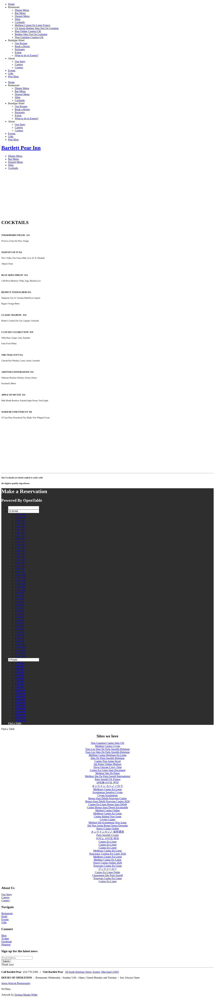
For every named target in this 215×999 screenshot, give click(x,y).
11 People (20, 693)
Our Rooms (21, 43)
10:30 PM (20, 650)
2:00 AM (19, 526)
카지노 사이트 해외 (107, 838)
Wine (17, 19)
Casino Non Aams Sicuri (107, 761)
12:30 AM (20, 517)
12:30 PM (20, 590)
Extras (18, 52)
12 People (20, 696)
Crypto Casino (107, 819)
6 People (19, 678)
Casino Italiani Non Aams (107, 816)
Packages (20, 49)
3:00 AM (19, 532)
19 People (20, 717)
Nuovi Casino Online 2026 (107, 862)
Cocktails (20, 22)
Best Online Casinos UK (28, 31)
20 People (20, 720)
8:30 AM (19, 565)
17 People (20, 711)
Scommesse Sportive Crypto (108, 792)
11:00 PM (20, 653)
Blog (4, 935)
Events (11, 70)
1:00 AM (19, 520)
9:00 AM (19, 568)
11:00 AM (20, 580)
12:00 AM (20, 514)
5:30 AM (19, 547)
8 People (19, 684)
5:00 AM (19, 544)
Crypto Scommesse (107, 795)
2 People (19, 665)
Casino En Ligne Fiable (107, 872)
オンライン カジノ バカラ (107, 786)
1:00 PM (19, 593)
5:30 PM (19, 620)
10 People (20, 690)
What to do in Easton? (26, 55)
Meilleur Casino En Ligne (107, 859)
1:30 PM (19, 596)
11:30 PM (20, 656)
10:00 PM (20, 647)
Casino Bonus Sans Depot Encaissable (107, 807)
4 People (19, 672)
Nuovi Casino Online (107, 828)
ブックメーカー (107, 869)
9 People (19, 687)
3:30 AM (19, 535)
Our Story (20, 61)
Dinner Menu (22, 10)
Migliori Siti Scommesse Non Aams (107, 822)
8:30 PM (19, 638)
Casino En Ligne (108, 841)
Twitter (5, 938)
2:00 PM (19, 599)
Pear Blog (13, 76)
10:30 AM (20, 577)
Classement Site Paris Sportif (107, 875)
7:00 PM (19, 629)
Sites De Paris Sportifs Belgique (107, 758)
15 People (20, 705)
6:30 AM (19, 553)
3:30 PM (19, 608)
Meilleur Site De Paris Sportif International (107, 776)
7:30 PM (19, 632)
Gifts (10, 73)
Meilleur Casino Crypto (107, 746)
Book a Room (22, 46)
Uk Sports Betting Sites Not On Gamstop (37, 28)
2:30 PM (19, 602)
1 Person (19, 662)
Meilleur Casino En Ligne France (32, 25)
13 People (20, 699)
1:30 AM (19, 523)
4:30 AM (19, 541)
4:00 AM (19, 538)
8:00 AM (19, 562)
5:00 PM (19, 617)
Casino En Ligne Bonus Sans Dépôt (107, 804)
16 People (20, 708)
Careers (19, 64)
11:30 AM (20, 583)
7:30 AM (19, 559)
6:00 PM (19, 623)
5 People (19, 675)
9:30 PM (19, 644)
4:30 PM (19, 614)
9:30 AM (19, 571)
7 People (19, 681)
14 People (20, 702)
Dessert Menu (22, 16)
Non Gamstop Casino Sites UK (107, 743)
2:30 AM (19, 529)
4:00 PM (19, 611)
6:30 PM (19, 626)
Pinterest (5, 944)
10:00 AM (20, 574)
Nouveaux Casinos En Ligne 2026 (107, 853)
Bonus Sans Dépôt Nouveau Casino (107, 798)
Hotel (4, 916)
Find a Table (14, 723)
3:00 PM (19, 605)
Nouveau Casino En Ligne (107, 865)
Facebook (6, 941)
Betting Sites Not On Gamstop (31, 34)
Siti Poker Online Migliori (107, 764)
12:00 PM (20, 587)
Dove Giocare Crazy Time (108, 767)
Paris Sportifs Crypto (107, 835)
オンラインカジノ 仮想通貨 (107, 831)
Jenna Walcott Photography (15, 983)
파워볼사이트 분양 (107, 782)
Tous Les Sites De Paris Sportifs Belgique (107, 749)
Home (11, 4)
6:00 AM (19, 550)
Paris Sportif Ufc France (107, 779)
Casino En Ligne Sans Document (107, 770)
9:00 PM (19, 641)
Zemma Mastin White (25, 994)
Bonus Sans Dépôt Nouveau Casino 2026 (107, 801)
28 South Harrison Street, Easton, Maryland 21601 (92, 971)
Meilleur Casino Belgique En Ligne (107, 755)
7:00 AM (19, 556)
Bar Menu (20, 13)
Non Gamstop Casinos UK (29, 37)
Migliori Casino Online (107, 810)
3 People (19, 669)
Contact (19, 67)
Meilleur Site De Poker (107, 773)
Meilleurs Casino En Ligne (107, 789)
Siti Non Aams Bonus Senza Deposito (107, 825)
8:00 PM (19, 635)
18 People (20, 714)
